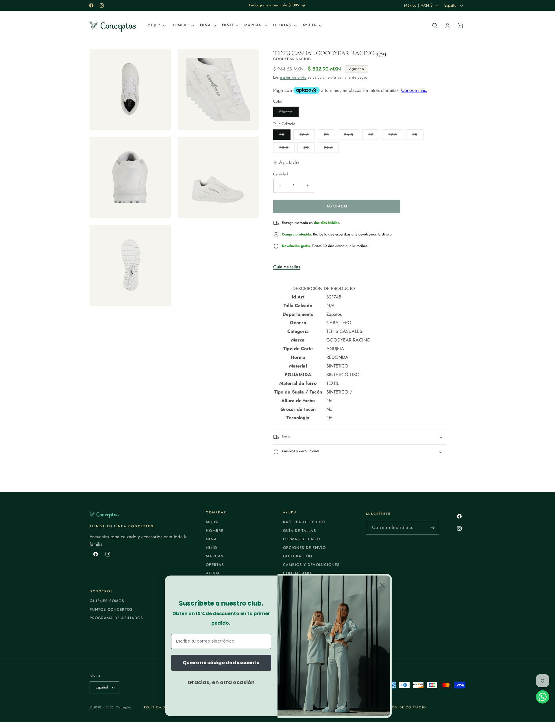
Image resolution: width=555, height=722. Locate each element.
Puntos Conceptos (111, 609)
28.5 (287, 148)
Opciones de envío (304, 547)
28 (417, 135)
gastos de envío (293, 77)
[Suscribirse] (432, 527)
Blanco (289, 113)
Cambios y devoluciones (311, 564)
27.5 (395, 135)
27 (373, 135)
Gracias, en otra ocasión (221, 682)
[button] (156, 25)
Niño (211, 547)
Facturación (297, 556)
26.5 (351, 135)
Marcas (214, 556)
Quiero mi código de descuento (221, 662)
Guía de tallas (286, 266)
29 (309, 148)
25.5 (307, 135)
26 (329, 135)
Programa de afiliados (116, 618)
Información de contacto (398, 707)
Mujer (212, 522)
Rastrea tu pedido (304, 522)
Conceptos (123, 707)
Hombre (214, 530)
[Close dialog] (382, 585)
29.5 (331, 148)
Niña (211, 539)
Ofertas (215, 564)
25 (285, 135)
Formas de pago (301, 539)
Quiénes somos (107, 601)
